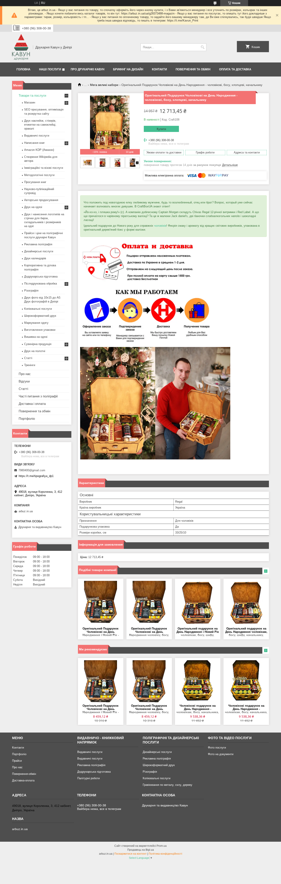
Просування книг (35, 182)
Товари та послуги (32, 95)
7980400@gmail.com (31, 470)
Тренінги (29, 365)
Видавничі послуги (36, 135)
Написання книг (34, 142)
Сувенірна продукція (37, 344)
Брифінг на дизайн (128, 69)
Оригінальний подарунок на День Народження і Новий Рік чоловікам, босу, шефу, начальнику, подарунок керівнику (198, 632)
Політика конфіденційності (165, 853)
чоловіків (160, 225)
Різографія (31, 290)
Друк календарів (35, 258)
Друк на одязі (33, 207)
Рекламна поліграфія (38, 244)
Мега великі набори (104, 85)
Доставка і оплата (32, 404)
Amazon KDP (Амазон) (39, 149)
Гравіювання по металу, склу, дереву (167, 784)
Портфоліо (27, 418)
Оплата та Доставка (235, 69)
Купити (161, 129)
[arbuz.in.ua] (21, 47)
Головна (23, 69)
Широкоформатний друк (40, 315)
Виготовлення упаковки (39, 329)
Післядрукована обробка (40, 283)
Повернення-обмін (24, 774)
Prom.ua (162, 845)
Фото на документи (220, 754)
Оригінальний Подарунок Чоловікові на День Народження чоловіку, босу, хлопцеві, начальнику (149, 632)
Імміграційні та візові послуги (43, 167)
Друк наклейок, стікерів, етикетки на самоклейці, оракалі (40, 124)
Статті (28, 358)
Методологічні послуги (39, 175)
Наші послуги (50, 69)
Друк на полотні (34, 351)
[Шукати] (202, 47)
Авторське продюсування (41, 200)
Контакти (159, 69)
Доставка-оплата (23, 780)
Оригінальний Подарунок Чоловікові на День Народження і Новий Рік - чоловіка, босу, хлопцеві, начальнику (101, 632)
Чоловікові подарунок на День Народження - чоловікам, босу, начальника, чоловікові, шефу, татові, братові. (198, 709)
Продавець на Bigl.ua (140, 849)
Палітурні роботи (88, 778)
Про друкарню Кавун (87, 69)
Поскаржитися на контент (130, 853)
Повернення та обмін (193, 69)
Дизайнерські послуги (38, 251)
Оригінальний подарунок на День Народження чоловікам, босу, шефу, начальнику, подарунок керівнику (246, 632)
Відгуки (24, 381)
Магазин (29, 102)
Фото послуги (217, 747)
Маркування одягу (36, 322)
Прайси (17, 760)
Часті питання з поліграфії (38, 396)
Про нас (25, 374)
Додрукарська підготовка (41, 276)
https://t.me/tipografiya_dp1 (36, 476)
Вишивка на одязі (35, 336)
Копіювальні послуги (38, 308)
